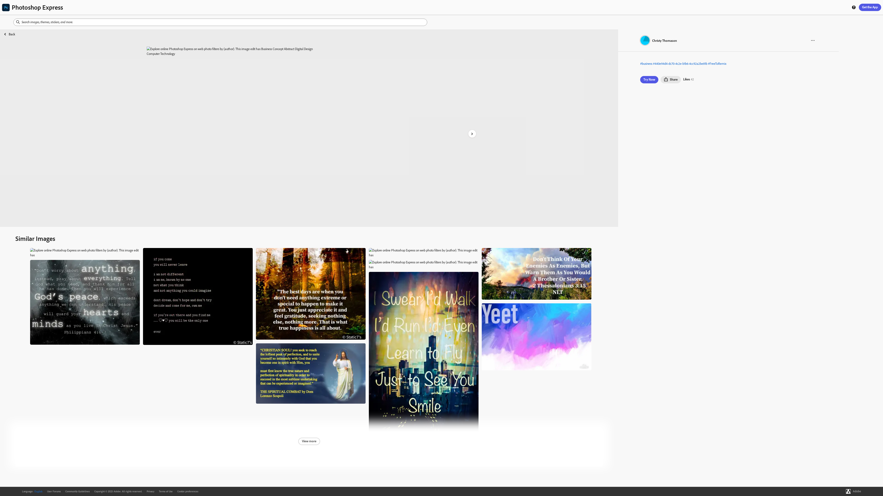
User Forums (54, 491)
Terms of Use (166, 491)
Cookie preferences (187, 491)
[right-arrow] (472, 134)
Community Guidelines (77, 491)
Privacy (150, 491)
